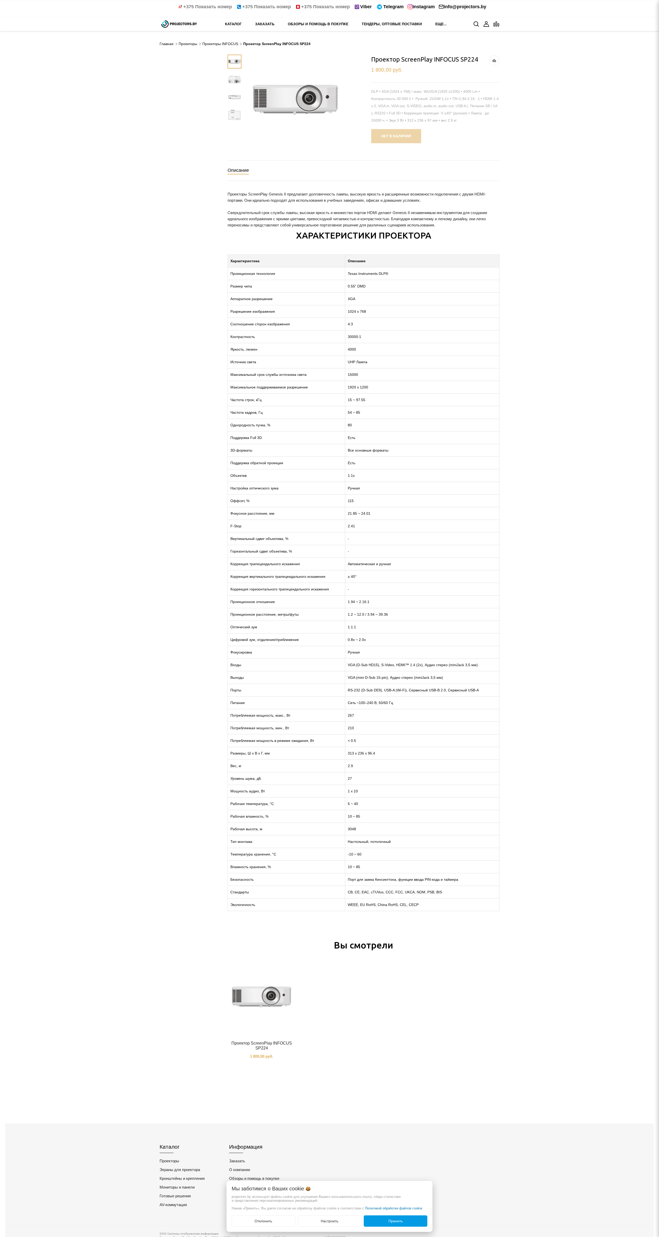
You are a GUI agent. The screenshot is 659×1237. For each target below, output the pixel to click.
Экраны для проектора (180, 1169)
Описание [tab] (238, 170)
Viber (366, 6)
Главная (167, 44)
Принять (395, 1221)
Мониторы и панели (177, 1187)
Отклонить (263, 1221)
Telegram (393, 6)
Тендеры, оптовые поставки (392, 24)
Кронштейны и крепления (182, 1178)
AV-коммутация (173, 1204)
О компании (239, 1169)
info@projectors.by (465, 6)
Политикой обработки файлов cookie (393, 1208)
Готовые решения (175, 1196)
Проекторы (169, 1161)
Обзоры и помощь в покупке (318, 24)
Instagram (424, 6)
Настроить (329, 1221)
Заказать (264, 24)
